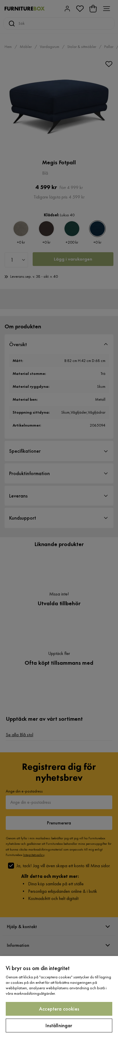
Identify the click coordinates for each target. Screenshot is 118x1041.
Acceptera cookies (59, 1008)
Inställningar (59, 1025)
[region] (59, 998)
